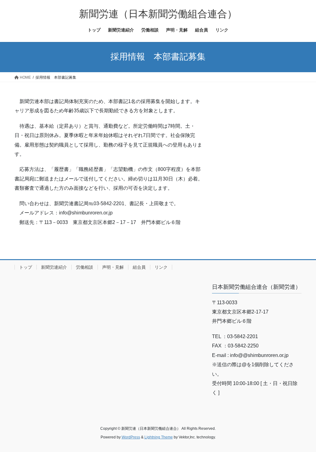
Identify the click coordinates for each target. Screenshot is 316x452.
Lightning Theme (158, 437)
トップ (25, 267)
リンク (161, 267)
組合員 (139, 267)
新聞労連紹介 (54, 267)
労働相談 (84, 267)
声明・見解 (113, 267)
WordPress (131, 437)
